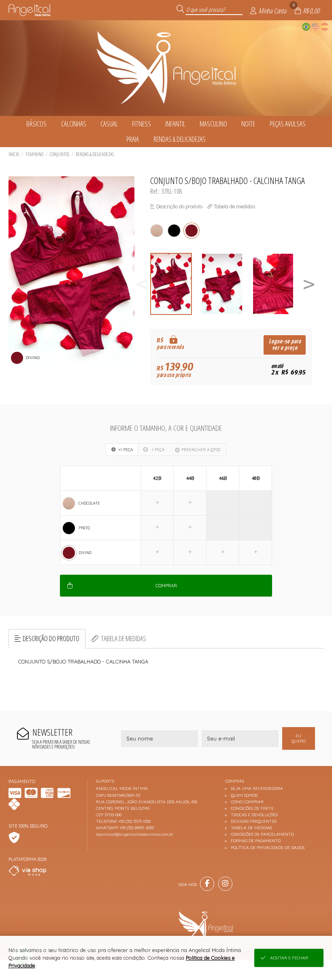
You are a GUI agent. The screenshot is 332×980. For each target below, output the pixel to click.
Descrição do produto (51, 638)
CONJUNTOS (59, 154)
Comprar (166, 585)
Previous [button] (142, 284)
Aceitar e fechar (289, 958)
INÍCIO (14, 154)
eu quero (299, 738)
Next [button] (309, 284)
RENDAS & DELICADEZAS (95, 154)
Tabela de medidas (123, 638)
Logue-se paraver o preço (285, 344)
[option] (175, 284)
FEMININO (34, 154)
